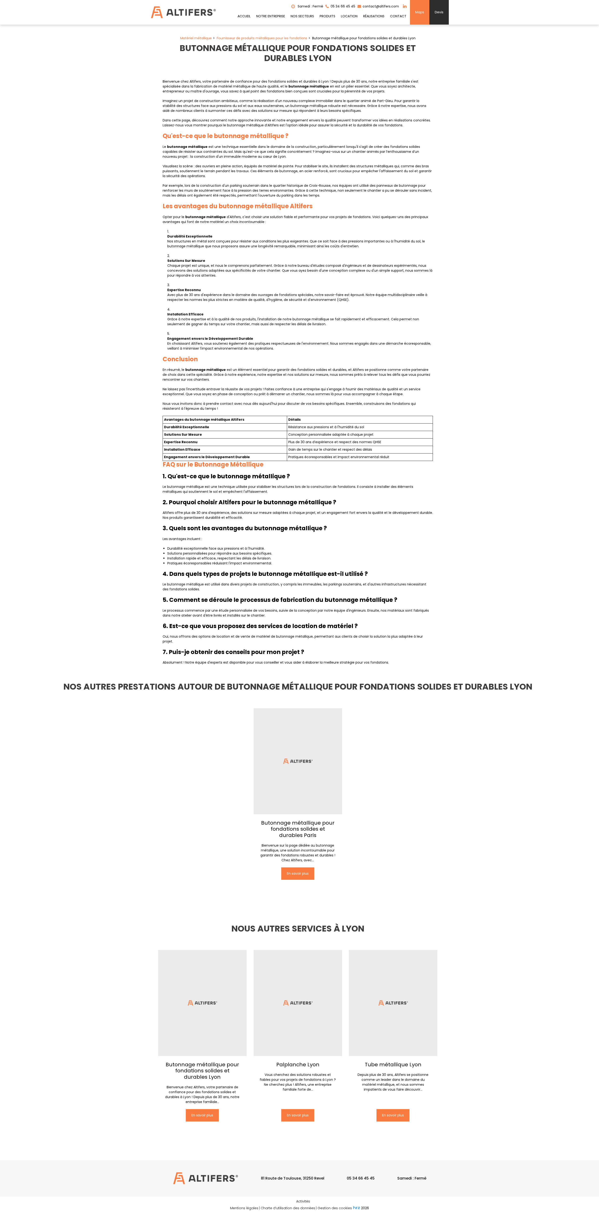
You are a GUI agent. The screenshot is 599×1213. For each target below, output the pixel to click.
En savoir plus (298, 873)
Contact (398, 16)
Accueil (244, 16)
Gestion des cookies (335, 1208)
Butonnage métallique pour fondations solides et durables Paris (298, 829)
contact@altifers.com (380, 6)
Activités (303, 1201)
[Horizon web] (356, 1207)
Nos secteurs (302, 16)
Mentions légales (244, 1208)
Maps (419, 12)
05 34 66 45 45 (361, 1178)
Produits (327, 16)
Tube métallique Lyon (393, 1065)
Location (349, 16)
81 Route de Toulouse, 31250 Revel (292, 1178)
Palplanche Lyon (297, 1065)
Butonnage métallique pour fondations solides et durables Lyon (202, 1071)
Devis (439, 12)
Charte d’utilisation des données (288, 1208)
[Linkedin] (404, 6)
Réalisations (373, 16)
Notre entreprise (270, 16)
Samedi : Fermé (310, 6)
